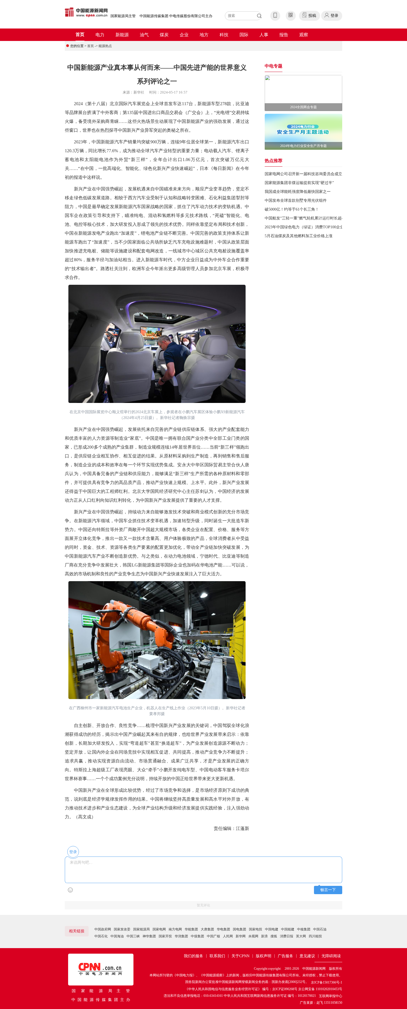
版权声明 (263, 956)
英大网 (301, 936)
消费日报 (286, 936)
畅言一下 (328, 890)
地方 (204, 34)
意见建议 (307, 956)
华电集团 (223, 929)
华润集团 (181, 936)
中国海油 (117, 936)
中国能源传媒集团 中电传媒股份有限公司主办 (176, 16)
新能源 (122, 34)
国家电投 (255, 929)
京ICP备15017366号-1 (326, 982)
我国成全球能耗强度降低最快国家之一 (298, 192)
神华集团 (149, 936)
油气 (144, 34)
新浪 (264, 936)
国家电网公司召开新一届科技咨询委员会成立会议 (307, 174)
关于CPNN (240, 956)
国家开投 (165, 936)
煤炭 (164, 34)
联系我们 (217, 956)
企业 (184, 34)
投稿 (312, 16)
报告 (283, 34)
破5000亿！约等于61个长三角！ (292, 209)
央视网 (253, 936)
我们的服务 (193, 956)
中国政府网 (102, 929)
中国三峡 (133, 936)
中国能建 (287, 929)
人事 (263, 34)
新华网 (241, 936)
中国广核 (213, 936)
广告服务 (285, 956)
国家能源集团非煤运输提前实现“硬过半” (299, 183)
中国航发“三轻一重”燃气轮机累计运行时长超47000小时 (312, 218)
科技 (224, 34)
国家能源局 (141, 929)
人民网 (228, 936)
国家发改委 (122, 929)
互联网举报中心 (330, 996)
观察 (303, 34)
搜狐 (274, 936)
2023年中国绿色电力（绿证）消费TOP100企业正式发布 (312, 227)
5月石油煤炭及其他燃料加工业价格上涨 (299, 236)
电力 (100, 34)
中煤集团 (197, 936)
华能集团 (191, 929)
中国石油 (319, 929)
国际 (243, 34)
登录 (334, 16)
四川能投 (315, 936)
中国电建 (271, 929)
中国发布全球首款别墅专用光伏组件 (296, 200)
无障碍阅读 (331, 956)
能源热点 (105, 46)
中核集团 (303, 929)
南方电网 (175, 929)
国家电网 (159, 929)
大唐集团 (207, 929)
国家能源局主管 (123, 16)
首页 (80, 34)
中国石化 (101, 936)
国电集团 (239, 929)
